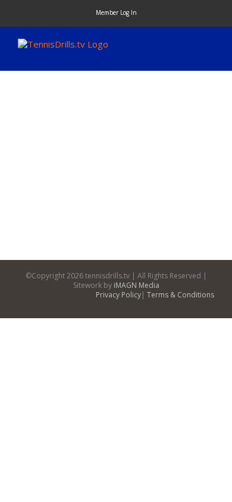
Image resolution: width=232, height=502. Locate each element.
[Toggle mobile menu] (209, 45)
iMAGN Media (136, 285)
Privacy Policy (118, 295)
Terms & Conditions (180, 295)
